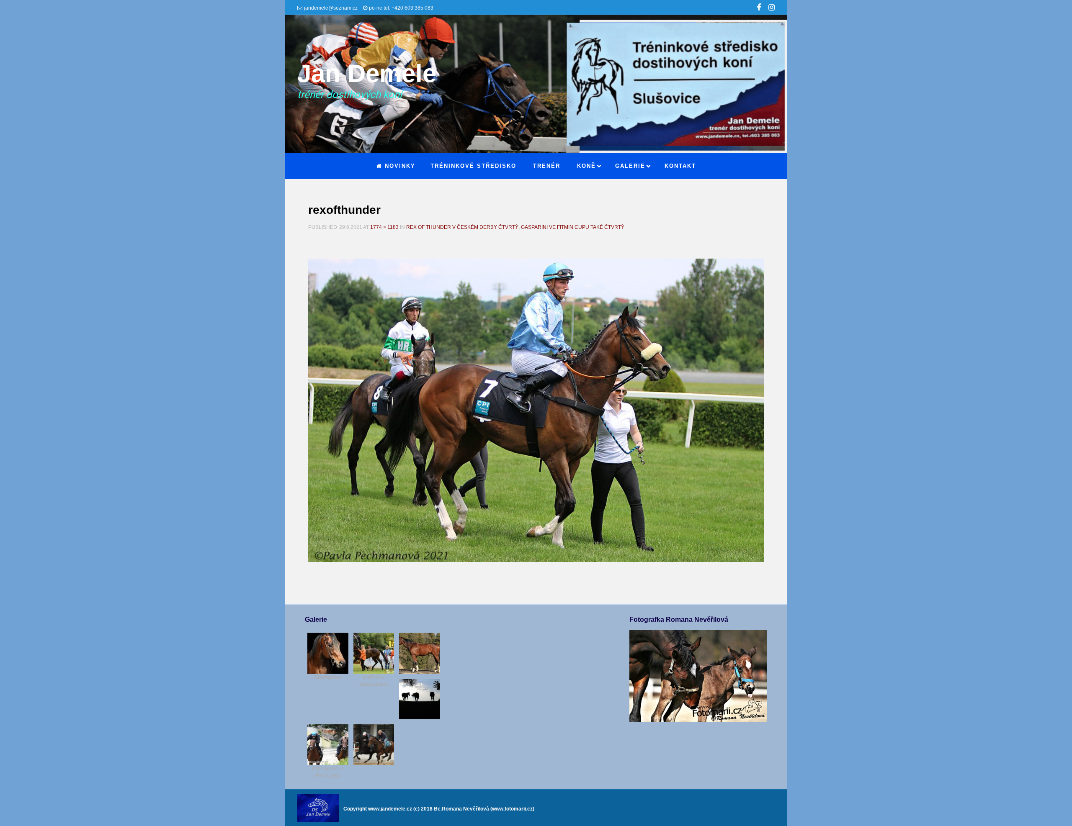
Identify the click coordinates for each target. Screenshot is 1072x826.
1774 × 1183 (384, 227)
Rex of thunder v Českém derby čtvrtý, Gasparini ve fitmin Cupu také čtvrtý (515, 227)
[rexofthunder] (536, 410)
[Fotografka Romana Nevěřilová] (698, 719)
